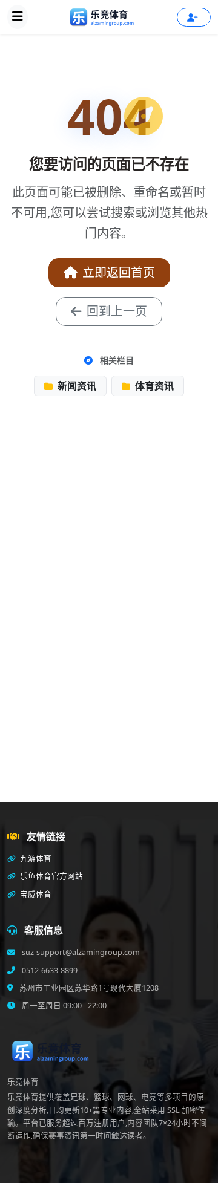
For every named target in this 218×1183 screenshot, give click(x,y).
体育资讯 (153, 386)
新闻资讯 (75, 386)
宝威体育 (34, 894)
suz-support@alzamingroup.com (80, 952)
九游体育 (34, 858)
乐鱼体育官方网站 (50, 876)
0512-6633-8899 (49, 970)
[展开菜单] (17, 17)
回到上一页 (117, 311)
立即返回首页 (118, 272)
